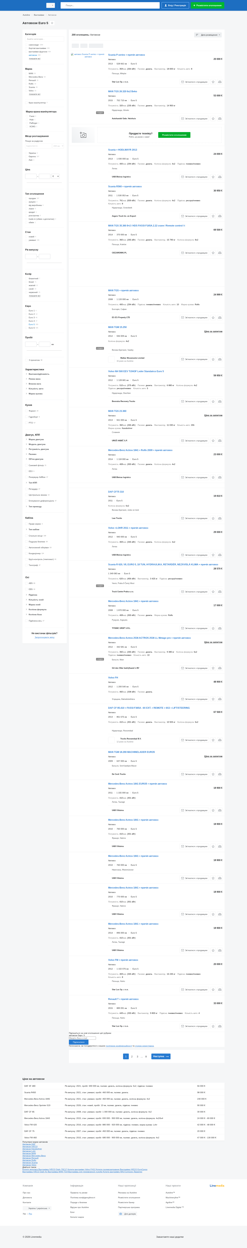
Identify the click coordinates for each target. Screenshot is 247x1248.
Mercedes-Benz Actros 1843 (37, 1118)
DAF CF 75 (29, 1131)
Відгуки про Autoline (79, 1207)
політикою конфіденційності (119, 1046)
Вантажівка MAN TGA (58, 1172)
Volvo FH (113, 677)
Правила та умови (78, 1193)
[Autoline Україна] (33, 5)
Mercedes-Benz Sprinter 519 (37, 1105)
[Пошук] (63, 5)
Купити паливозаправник (108, 1169)
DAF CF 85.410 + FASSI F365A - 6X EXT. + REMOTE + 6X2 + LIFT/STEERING (149, 708)
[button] (213, 81)
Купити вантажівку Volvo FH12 (82, 1169)
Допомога (27, 1197)
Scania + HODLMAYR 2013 (122, 150)
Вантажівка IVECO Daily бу (35, 1172)
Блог (72, 1212)
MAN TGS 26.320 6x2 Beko (122, 91)
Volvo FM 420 (30, 1125)
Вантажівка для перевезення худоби (85, 1172)
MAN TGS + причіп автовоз (123, 290)
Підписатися (78, 1042)
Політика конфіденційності (82, 1197)
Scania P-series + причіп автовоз (126, 55)
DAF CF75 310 (116, 492)
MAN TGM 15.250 (117, 327)
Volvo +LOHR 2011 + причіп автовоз (128, 528)
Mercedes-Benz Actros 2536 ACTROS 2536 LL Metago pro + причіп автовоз (149, 638)
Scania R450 (30, 1092)
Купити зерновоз (30, 1169)
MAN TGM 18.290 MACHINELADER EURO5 (131, 752)
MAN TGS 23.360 (117, 411)
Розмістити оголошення (174, 135)
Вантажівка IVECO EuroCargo (133, 1169)
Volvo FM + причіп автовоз (123, 960)
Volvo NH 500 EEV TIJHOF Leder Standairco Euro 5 (136, 371)
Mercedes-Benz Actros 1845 (37, 1099)
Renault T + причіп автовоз (123, 999)
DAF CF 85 (29, 1112)
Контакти (27, 1202)
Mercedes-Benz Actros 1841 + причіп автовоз (133, 601)
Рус (30, 1214)
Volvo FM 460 (30, 1137)
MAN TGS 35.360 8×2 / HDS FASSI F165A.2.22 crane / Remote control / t (146, 225)
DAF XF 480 (29, 1086)
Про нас (26, 1193)
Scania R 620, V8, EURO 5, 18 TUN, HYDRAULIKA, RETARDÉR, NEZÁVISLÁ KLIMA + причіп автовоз (163, 564)
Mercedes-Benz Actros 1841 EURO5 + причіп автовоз (137, 784)
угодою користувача (144, 1046)
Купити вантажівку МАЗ (114, 1172)
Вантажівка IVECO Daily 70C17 (53, 1169)
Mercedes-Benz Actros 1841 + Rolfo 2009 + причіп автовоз (140, 450)
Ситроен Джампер (133, 1172)
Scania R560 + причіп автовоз (125, 186)
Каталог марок (77, 1217)
